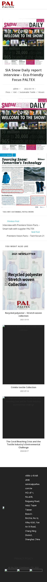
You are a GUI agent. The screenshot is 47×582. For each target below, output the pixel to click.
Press (8, 92)
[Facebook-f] (17, 549)
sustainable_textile (19, 212)
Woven (41, 92)
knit (9, 212)
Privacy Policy (23, 559)
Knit (15, 92)
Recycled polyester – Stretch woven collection (23, 314)
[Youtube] (23, 549)
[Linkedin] (30, 549)
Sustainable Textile (27, 92)
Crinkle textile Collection (23, 387)
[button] (42, 5)
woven (31, 212)
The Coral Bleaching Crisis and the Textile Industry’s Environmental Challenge (23, 444)
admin (15, 88)
